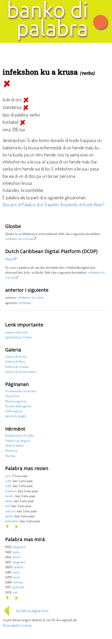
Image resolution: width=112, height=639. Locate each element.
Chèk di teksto (14, 445)
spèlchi (18, 567)
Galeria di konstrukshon (21, 371)
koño (16, 552)
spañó (9, 516)
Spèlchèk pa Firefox (18, 337)
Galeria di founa (16, 356)
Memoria (11, 450)
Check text (12, 396)
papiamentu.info (16, 332)
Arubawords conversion (20, 391)
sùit (7, 505)
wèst (8, 480)
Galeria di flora (15, 361)
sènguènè (19, 546)
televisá (18, 582)
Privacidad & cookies (17, 625)
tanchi (9, 496)
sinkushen (11, 521)
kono (16, 572)
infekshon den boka (31, 297)
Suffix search (13, 411)
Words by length (15, 416)
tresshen (10, 491)
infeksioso (24, 302)
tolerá (16, 557)
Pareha (10, 455)
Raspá (9, 258)
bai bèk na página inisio (32, 610)
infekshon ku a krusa (19, 238)
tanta (8, 501)
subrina (10, 511)
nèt (15, 592)
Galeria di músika (16, 366)
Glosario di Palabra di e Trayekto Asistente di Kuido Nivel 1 (53, 204)
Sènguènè (18, 562)
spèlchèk (18, 587)
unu (8, 475)
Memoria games (15, 401)
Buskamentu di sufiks (19, 435)
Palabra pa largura (17, 440)
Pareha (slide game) (18, 406)
